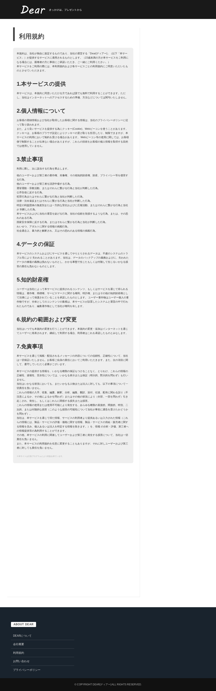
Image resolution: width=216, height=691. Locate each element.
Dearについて (22, 635)
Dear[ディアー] (102, 684)
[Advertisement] (48, 498)
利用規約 (18, 652)
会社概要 (18, 644)
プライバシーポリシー (26, 669)
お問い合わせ (21, 661)
